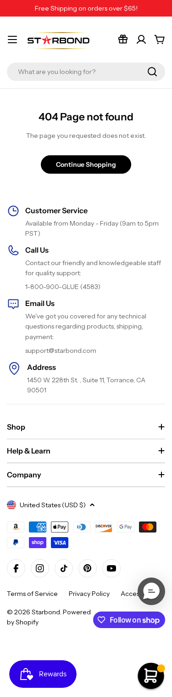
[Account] (141, 39)
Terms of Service (32, 593)
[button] (151, 591)
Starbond (46, 612)
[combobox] (86, 71)
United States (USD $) (53, 505)
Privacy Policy (89, 593)
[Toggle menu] (12, 39)
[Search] (152, 71)
